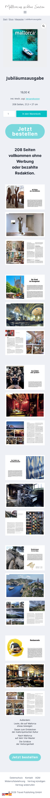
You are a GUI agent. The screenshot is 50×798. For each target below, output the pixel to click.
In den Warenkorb (31, 114)
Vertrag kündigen (36, 781)
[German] (7, 794)
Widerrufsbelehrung (15, 781)
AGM (37, 777)
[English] (3, 794)
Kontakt (29, 777)
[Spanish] (10, 794)
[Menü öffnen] (25, 13)
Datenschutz (16, 777)
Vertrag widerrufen (25, 785)
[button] (43, 26)
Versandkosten (33, 98)
